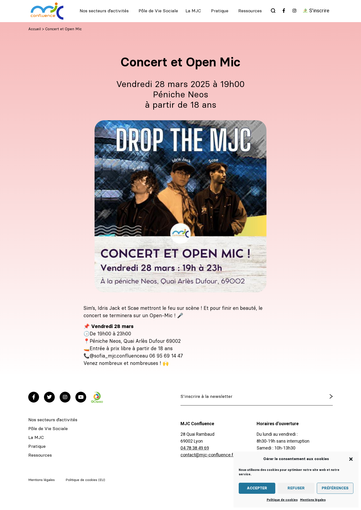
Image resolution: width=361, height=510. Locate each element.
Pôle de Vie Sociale (158, 11)
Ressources (250, 11)
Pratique (219, 11)
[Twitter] (49, 397)
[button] (350, 459)
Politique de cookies (282, 499)
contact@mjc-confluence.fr (207, 454)
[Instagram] (65, 397)
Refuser (296, 488)
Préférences (335, 488)
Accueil (34, 29)
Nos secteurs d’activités (104, 11)
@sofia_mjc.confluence (116, 356)
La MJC (193, 11)
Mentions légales (313, 499)
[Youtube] (80, 397)
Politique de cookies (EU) (85, 480)
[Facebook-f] (33, 397)
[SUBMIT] (318, 397)
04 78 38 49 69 (194, 447)
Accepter (257, 488)
